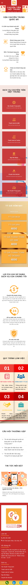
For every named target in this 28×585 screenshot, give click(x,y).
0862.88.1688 (6, 538)
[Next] (26, 484)
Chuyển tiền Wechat (14, 174)
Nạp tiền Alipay (14, 157)
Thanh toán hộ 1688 (14, 123)
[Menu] (2, 3)
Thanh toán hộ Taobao (14, 140)
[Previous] (1, 484)
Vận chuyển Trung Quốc (14, 106)
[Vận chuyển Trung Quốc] (14, 2)
